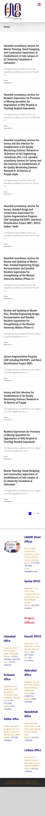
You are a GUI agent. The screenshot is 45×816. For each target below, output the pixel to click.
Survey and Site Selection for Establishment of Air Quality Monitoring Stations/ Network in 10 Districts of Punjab (21, 397)
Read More (7, 83)
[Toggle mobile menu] (39, 4)
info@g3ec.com (31, 571)
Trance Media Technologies (31, 784)
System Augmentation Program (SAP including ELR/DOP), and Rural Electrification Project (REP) (22, 359)
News (6, 80)
